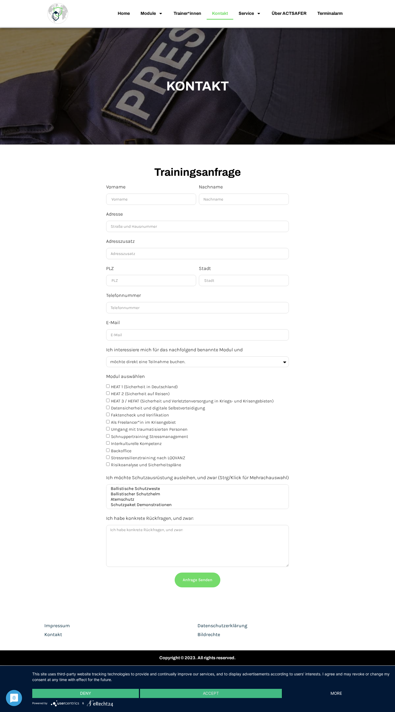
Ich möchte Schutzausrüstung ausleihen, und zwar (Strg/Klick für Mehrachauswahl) (197, 477)
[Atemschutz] (196, 499)
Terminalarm (330, 13)
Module (148, 13)
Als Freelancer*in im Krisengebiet (143, 422)
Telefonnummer (123, 295)
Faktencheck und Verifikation (140, 415)
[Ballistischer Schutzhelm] (196, 494)
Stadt (205, 268)
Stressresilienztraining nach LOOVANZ (148, 457)
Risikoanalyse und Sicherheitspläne (146, 464)
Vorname (115, 187)
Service (246, 13)
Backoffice (121, 450)
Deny (85, 693)
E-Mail (113, 322)
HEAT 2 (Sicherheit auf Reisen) (140, 393)
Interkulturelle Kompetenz (136, 443)
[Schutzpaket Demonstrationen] (196, 504)
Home (124, 13)
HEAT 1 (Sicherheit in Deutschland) (144, 386)
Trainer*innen (187, 13)
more (336, 693)
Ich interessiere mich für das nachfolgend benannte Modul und (174, 350)
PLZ (110, 268)
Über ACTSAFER (289, 13)
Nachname (211, 187)
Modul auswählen (125, 376)
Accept (211, 693)
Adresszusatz (120, 241)
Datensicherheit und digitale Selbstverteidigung (158, 408)
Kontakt (220, 13)
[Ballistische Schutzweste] (196, 488)
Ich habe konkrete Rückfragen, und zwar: (150, 518)
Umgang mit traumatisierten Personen (149, 429)
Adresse (114, 214)
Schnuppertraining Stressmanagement (149, 436)
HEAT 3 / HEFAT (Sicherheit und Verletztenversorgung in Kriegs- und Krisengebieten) (192, 400)
